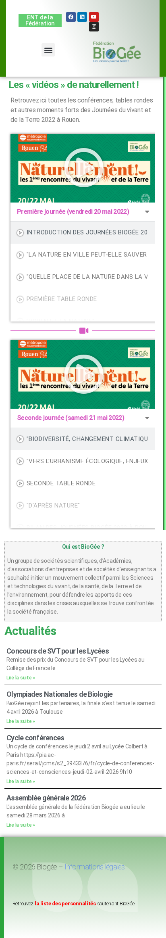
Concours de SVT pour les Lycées (57, 651)
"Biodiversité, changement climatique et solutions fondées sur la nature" (87, 439)
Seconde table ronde (61, 483)
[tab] (83, 232)
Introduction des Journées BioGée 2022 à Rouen (87, 232)
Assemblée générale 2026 (46, 798)
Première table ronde (62, 299)
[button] (48, 49)
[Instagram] (94, 26)
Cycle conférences (35, 737)
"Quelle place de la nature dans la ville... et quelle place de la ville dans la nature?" (87, 276)
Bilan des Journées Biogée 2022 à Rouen (87, 527)
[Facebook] (71, 17)
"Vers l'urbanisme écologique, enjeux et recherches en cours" (87, 461)
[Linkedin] (82, 17)
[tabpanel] (83, 168)
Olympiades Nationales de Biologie (59, 694)
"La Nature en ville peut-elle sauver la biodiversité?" (87, 254)
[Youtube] (94, 17)
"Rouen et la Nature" (61, 321)
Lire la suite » (20, 678)
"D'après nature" (53, 505)
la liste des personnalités (65, 903)
